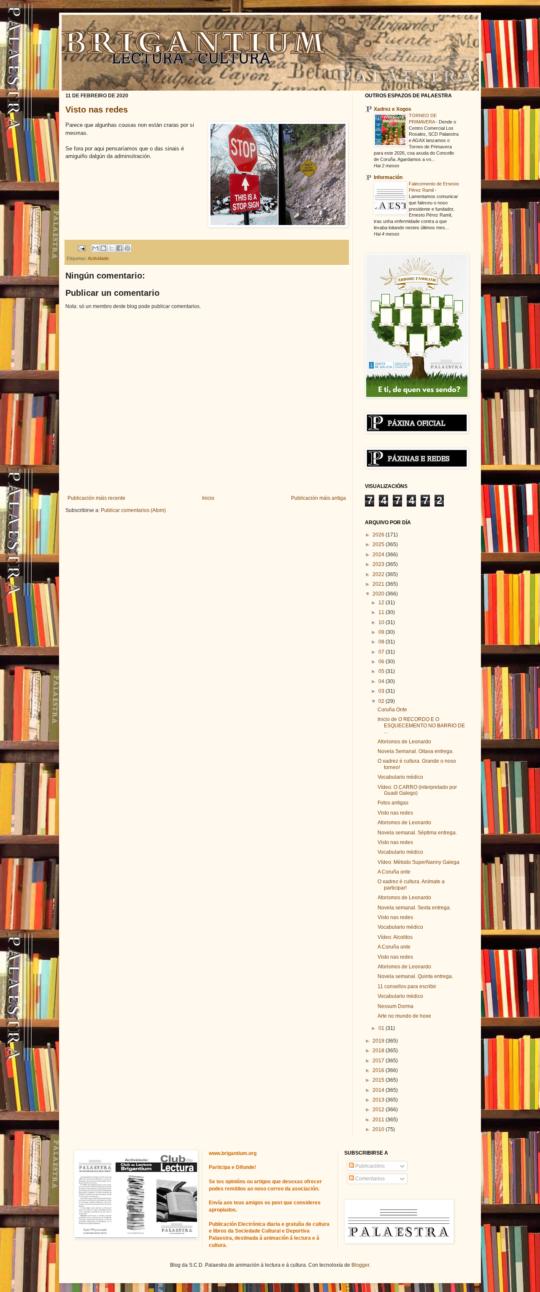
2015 (379, 1080)
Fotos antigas (393, 803)
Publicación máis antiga (318, 498)
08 (382, 642)
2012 (379, 1109)
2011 (379, 1120)
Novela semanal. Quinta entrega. (415, 976)
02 (382, 701)
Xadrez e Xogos (392, 109)
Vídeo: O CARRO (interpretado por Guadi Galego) (417, 790)
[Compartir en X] (111, 248)
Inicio (208, 498)
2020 (379, 594)
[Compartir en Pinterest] (127, 248)
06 (382, 662)
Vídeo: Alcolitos (395, 937)
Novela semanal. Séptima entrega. (417, 833)
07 (382, 652)
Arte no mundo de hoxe (404, 1016)
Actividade (98, 258)
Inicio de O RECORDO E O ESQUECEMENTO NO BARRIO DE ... (421, 725)
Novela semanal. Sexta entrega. (414, 908)
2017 (379, 1061)
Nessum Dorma (395, 1006)
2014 (379, 1090)
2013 (379, 1100)
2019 (379, 1041)
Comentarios (369, 1179)
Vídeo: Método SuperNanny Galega (418, 862)
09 (382, 632)
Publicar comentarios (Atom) (133, 510)
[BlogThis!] (103, 248)
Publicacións (369, 1166)
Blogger (360, 1265)
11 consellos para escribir (407, 986)
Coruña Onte (392, 710)
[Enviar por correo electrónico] (95, 248)
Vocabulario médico (400, 777)
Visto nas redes (96, 109)
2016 (379, 1070)
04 (382, 681)
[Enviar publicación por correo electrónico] (81, 247)
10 (382, 622)
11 (382, 612)
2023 (379, 564)
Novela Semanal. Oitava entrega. (416, 751)
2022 (379, 574)
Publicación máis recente (96, 498)
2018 (379, 1050)
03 (382, 691)
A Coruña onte (394, 872)
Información (388, 177)
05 (382, 671)
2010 (379, 1129)
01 (382, 1028)
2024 (379, 555)
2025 (379, 544)
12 (382, 603)
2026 (379, 535)
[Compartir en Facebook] (119, 248)
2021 (379, 584)
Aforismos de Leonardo (404, 742)
